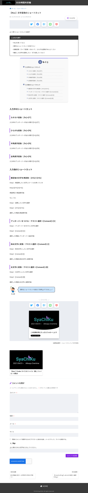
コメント (13, 392)
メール (13, 424)
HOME (45, 486)
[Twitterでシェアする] (31, 24)
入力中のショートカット (32, 67)
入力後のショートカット (32, 85)
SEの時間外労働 (23, 2)
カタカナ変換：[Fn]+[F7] (35, 71)
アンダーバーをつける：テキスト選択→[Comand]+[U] (43, 92)
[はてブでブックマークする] (44, 24)
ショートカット (66, 343)
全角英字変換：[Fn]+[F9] (35, 80)
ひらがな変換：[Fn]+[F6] (35, 74)
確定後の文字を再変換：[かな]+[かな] (38, 88)
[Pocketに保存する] (56, 24)
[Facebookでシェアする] (37, 24)
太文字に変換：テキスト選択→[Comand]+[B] (41, 98)
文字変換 (75, 343)
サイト (12, 432)
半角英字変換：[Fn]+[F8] (35, 77)
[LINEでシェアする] (50, 24)
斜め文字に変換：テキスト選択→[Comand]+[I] (41, 95)
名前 (12, 416)
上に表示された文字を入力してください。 (23, 447)
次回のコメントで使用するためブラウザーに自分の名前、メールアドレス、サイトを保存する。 (39, 439)
